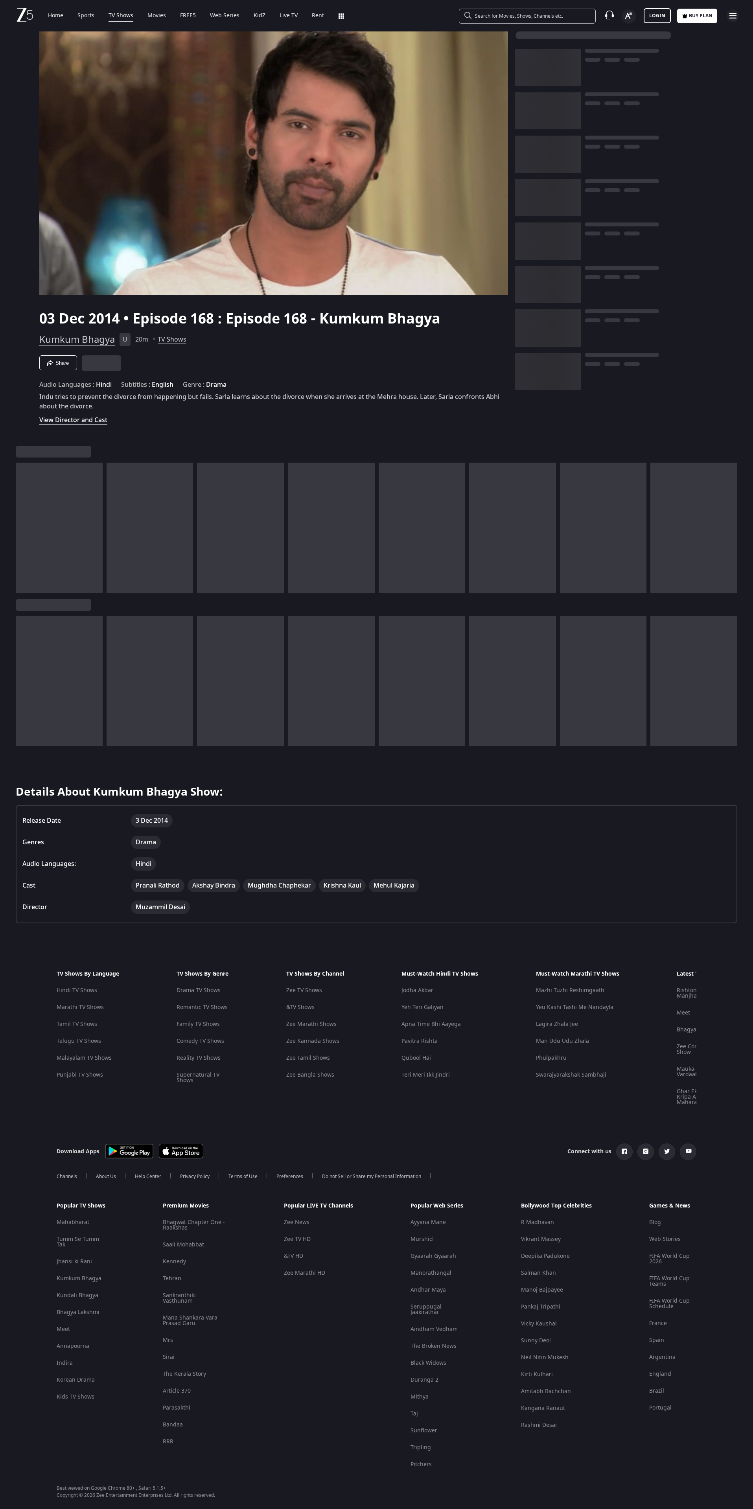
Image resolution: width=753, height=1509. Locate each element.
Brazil (656, 1391)
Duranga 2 (424, 1380)
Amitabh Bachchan (546, 1391)
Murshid (422, 1239)
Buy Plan (700, 15)
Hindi (104, 384)
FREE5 (188, 15)
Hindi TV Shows (77, 990)
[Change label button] (629, 16)
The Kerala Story (184, 1374)
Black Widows (428, 1363)
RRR (168, 1441)
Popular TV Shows (81, 1206)
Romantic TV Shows (202, 1007)
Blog (655, 1222)
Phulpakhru (551, 1058)
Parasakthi (176, 1408)
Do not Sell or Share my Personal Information (371, 1176)
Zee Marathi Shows (311, 1024)
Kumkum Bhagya (77, 340)
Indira (65, 1363)
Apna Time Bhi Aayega (431, 1024)
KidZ (259, 15)
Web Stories (665, 1239)
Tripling (421, 1447)
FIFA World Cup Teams (669, 1281)
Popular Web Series (437, 1206)
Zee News (296, 1222)
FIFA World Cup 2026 (669, 1259)
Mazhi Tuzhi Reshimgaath (570, 990)
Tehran (172, 1278)
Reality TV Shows (199, 1058)
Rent (318, 15)
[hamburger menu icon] (733, 15)
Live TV (289, 15)
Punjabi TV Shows (80, 1075)
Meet (683, 1013)
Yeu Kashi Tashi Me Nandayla (574, 1007)
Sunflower (424, 1430)
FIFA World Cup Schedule (669, 1303)
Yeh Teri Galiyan (422, 1007)
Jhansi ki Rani (74, 1261)
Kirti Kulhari (537, 1374)
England (660, 1374)
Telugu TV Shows (79, 1041)
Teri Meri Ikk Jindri (425, 1075)
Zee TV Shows (304, 990)
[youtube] (688, 1151)
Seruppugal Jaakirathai (426, 1309)
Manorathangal (431, 1273)
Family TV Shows (198, 1024)
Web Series (224, 15)
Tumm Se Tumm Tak (78, 1242)
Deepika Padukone (545, 1256)
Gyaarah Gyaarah (433, 1256)
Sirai (169, 1357)
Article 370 (177, 1391)
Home (55, 15)
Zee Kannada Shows (312, 1041)
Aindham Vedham (434, 1329)
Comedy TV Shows (200, 1041)
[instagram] (645, 1151)
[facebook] (624, 1151)
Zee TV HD (297, 1239)
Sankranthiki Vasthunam (179, 1298)
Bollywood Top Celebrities (556, 1206)
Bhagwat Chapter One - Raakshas (194, 1225)
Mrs (168, 1340)
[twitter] (667, 1151)
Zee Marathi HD (304, 1273)
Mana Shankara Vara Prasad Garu (190, 1320)
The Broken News (434, 1346)
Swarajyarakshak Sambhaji (571, 1075)
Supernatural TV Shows (198, 1077)
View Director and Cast (73, 420)
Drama (216, 384)
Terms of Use (243, 1176)
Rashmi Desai (539, 1425)
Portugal (660, 1408)
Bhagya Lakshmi (78, 1312)
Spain (656, 1340)
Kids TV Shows (75, 1397)
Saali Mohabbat (183, 1245)
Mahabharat (73, 1222)
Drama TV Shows (199, 990)
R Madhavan (537, 1222)
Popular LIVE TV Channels (318, 1206)
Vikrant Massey (541, 1239)
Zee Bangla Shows (310, 1075)
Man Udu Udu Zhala (562, 1041)
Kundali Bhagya (77, 1295)
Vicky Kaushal (539, 1324)
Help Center (148, 1176)
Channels (67, 1176)
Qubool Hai (416, 1058)
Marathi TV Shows (80, 1007)
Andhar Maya (428, 1290)
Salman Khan (538, 1273)
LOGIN (657, 15)
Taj (414, 1414)
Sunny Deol (536, 1340)
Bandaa (173, 1425)
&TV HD (293, 1256)
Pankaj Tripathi (540, 1307)
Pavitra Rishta (419, 1041)
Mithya (420, 1397)
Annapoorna (73, 1346)
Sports (85, 15)
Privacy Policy (195, 1176)
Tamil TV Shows (77, 1024)
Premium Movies (186, 1206)
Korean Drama (76, 1380)
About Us (106, 1176)
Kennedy (174, 1261)
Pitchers (421, 1464)
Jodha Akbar (417, 990)
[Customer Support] (609, 15)
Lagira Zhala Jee (557, 1024)
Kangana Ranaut (543, 1408)
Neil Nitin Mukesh (545, 1357)
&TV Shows (300, 1007)
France (658, 1323)
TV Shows (121, 15)
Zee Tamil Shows (308, 1058)
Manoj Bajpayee (542, 1290)
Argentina (662, 1357)
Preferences (289, 1176)
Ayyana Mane (428, 1222)
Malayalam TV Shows (84, 1058)
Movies (156, 15)
